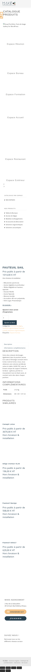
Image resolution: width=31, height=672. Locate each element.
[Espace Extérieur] (15, 163)
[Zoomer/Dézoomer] (2, 668)
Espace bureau (15, 333)
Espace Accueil (15, 117)
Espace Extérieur (15, 180)
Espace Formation (15, 94)
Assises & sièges (16, 326)
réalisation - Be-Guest (20, 663)
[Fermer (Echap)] (19, 668)
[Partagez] (13, 668)
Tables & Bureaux (12, 213)
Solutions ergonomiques (16, 330)
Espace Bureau (15, 73)
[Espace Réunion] (15, 29)
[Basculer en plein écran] (8, 668)
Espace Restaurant (15, 159)
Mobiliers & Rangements (14, 219)
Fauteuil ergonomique (10, 328)
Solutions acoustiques (13, 227)
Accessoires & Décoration (15, 222)
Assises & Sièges (11, 216)
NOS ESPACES (10, 200)
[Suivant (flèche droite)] (8, 670)
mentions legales (14, 661)
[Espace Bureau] (15, 48)
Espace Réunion (15, 44)
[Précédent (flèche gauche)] (2, 670)
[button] (15, 184)
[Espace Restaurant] (15, 122)
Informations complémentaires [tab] (14, 348)
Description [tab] (8, 344)
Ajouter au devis (9, 323)
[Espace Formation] (15, 77)
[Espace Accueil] (15, 99)
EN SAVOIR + (7, 305)
